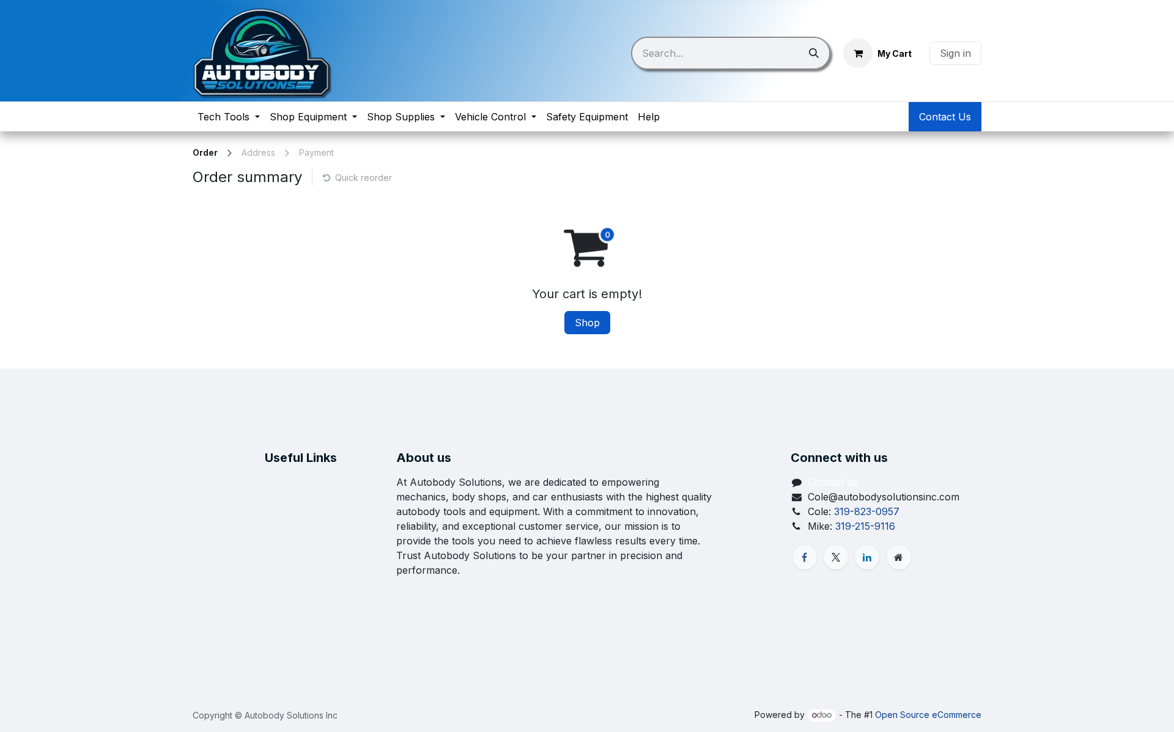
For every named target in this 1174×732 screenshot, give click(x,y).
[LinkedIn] (867, 557)
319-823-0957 (866, 511)
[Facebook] (804, 557)
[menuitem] (229, 116)
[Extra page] (899, 557)
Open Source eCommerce (928, 714)
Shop (587, 323)
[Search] (814, 53)
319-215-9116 (865, 526)
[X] (836, 557)
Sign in (955, 53)
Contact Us (945, 117)
